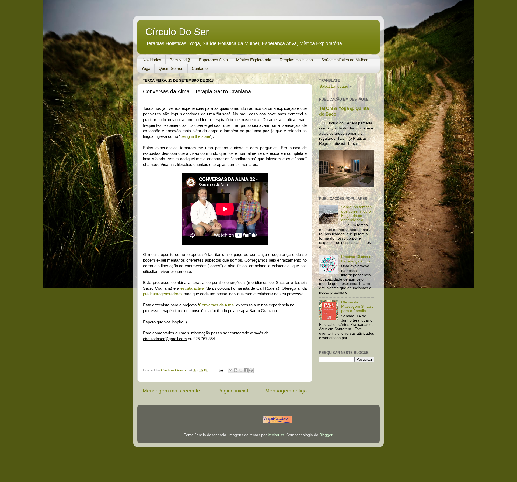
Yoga (145, 68)
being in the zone (195, 136)
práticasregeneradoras (163, 294)
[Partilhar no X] (240, 370)
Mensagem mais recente (171, 391)
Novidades (151, 59)
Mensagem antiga (286, 391)
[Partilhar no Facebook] (246, 370)
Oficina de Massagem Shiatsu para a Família (357, 306)
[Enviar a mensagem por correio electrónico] (221, 370)
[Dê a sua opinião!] (235, 370)
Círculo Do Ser (177, 31)
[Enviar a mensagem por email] (230, 370)
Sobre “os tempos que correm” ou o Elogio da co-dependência (356, 213)
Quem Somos (171, 68)
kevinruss (276, 435)
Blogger (325, 435)
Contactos (201, 68)
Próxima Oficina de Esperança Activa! (357, 259)
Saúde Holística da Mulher (344, 59)
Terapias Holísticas (296, 59)
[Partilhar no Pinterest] (251, 370)
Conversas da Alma (216, 305)
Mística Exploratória (253, 59)
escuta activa (192, 288)
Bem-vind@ (180, 59)
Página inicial (232, 391)
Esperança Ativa (213, 59)
